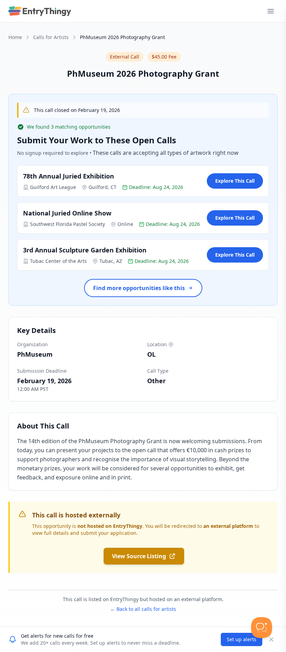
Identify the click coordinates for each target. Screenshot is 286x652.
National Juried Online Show (67, 213)
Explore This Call (235, 180)
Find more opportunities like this (139, 288)
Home (15, 37)
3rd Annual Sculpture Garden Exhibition (84, 250)
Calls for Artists (51, 37)
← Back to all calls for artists (143, 609)
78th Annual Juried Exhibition (68, 176)
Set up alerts (241, 639)
